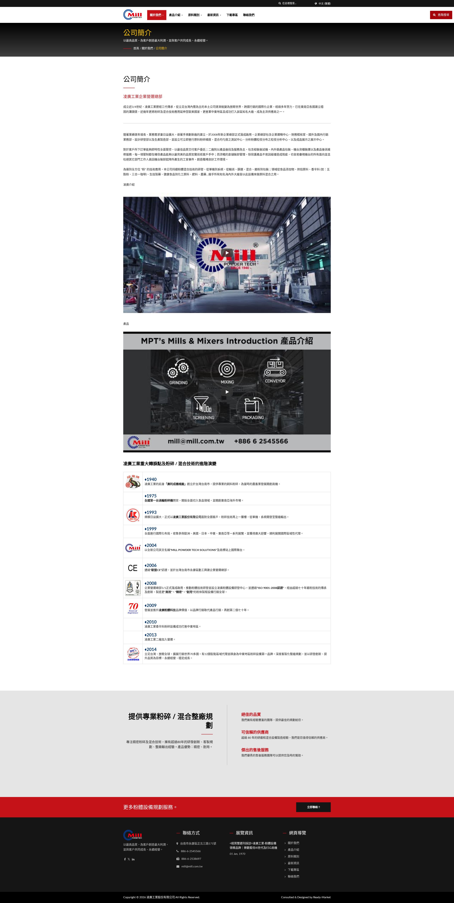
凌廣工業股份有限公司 (160, 897)
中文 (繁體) (325, 3)
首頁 (136, 48)
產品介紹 (175, 15)
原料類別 (194, 15)
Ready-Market (322, 897)
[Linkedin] (133, 859)
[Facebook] (125, 859)
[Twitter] (129, 859)
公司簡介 (161, 48)
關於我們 (156, 15)
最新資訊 (213, 15)
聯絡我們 (248, 15)
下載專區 (232, 15)
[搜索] (279, 3)
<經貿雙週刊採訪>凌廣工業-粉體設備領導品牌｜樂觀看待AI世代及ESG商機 (253, 845)
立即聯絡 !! (313, 807)
